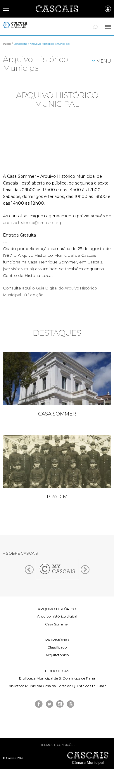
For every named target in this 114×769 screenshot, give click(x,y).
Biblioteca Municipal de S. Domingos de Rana (57, 678)
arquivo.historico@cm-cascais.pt (33, 222)
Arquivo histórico (57, 609)
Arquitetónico (57, 655)
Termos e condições (58, 745)
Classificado (57, 647)
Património (57, 640)
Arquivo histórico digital (57, 616)
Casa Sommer (57, 624)
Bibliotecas (57, 671)
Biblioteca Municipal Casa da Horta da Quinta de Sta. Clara (57, 686)
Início (7, 44)
